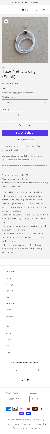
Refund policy (41, 424)
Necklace (10, 303)
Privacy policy (39, 419)
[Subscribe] (38, 370)
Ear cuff (9, 290)
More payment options (25, 139)
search (9, 339)
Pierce (9, 278)
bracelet (10, 309)
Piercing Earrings (9, 97)
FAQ (8, 345)
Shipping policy (27, 424)
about (8, 333)
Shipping (16, 92)
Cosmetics (10, 315)
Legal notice (35, 428)
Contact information (20, 428)
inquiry (9, 352)
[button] (5, 10)
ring (7, 297)
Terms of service (13, 424)
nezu (14, 419)
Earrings (9, 284)
